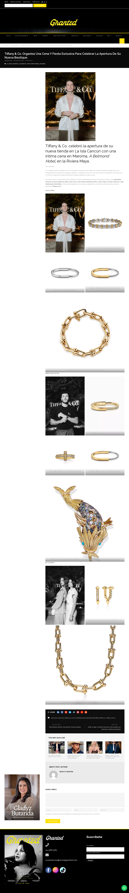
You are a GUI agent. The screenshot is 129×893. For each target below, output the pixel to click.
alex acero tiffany (63, 718)
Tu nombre (90, 845)
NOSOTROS (26, 2)
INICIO (6, 2)
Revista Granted (18, 60)
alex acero (54, 718)
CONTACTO (35, 2)
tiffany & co (103, 718)
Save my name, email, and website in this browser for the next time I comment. (73, 814)
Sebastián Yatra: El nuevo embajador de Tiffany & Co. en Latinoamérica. (112, 757)
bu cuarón (72, 718)
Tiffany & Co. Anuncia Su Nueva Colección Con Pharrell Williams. (74, 757)
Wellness (87, 35)
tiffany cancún (111, 718)
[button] (124, 888)
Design (45, 35)
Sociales (99, 35)
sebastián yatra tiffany (92, 718)
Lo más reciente (14, 45)
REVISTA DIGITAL (16, 2)
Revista (118, 35)
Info (108, 35)
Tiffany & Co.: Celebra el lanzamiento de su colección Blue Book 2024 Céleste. (94, 757)
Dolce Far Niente (21, 35)
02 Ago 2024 (8, 60)
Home (6, 45)
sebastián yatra (80, 718)
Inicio (8, 35)
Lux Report (22, 63)
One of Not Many (59, 35)
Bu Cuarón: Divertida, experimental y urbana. (55, 756)
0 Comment (29, 60)
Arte (35, 35)
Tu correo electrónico (93, 852)
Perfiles (74, 35)
